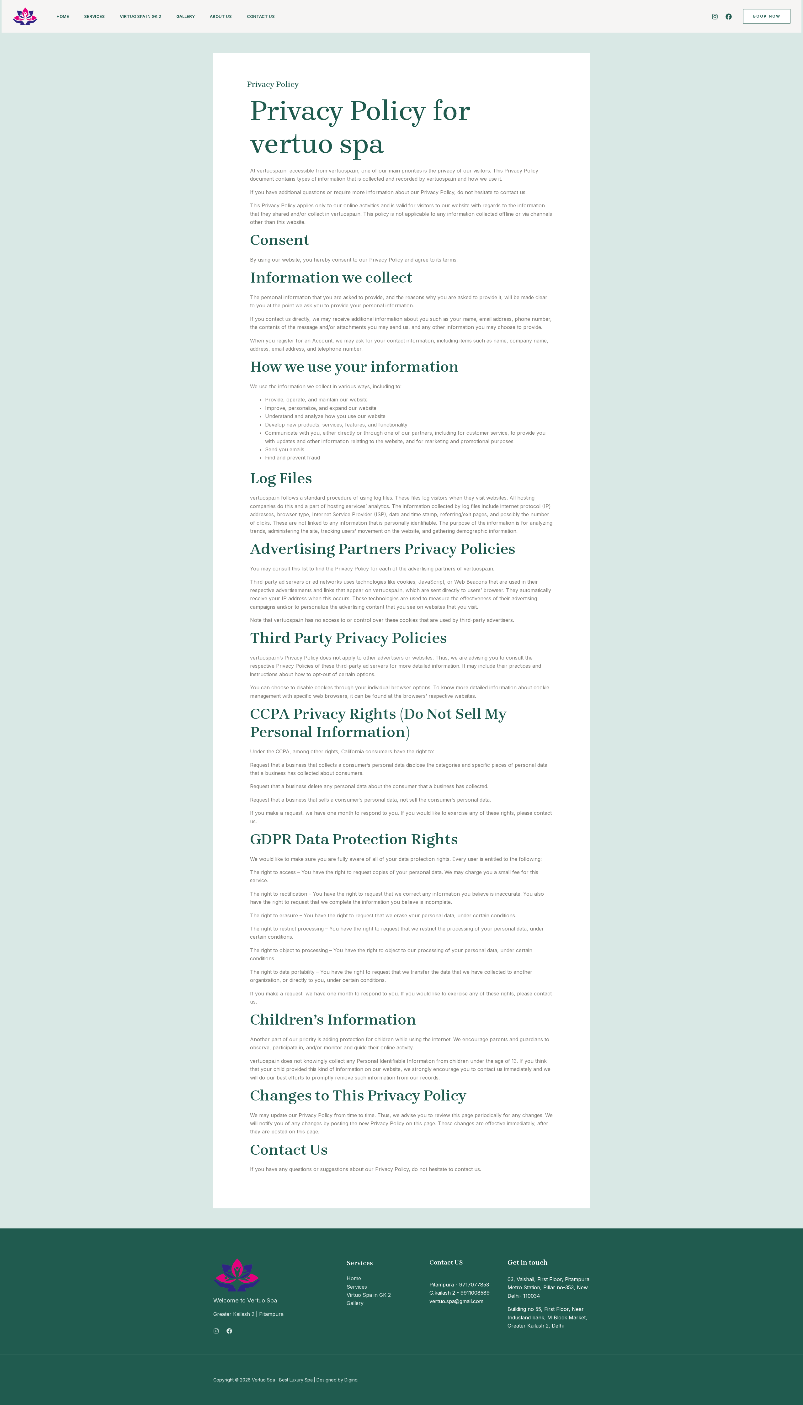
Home (62, 16)
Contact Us (261, 16)
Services (94, 16)
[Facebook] (729, 16)
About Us (221, 16)
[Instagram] (715, 16)
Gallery (185, 16)
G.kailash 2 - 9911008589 (459, 1293)
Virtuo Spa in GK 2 (140, 16)
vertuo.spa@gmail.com (456, 1301)
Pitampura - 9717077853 (459, 1284)
